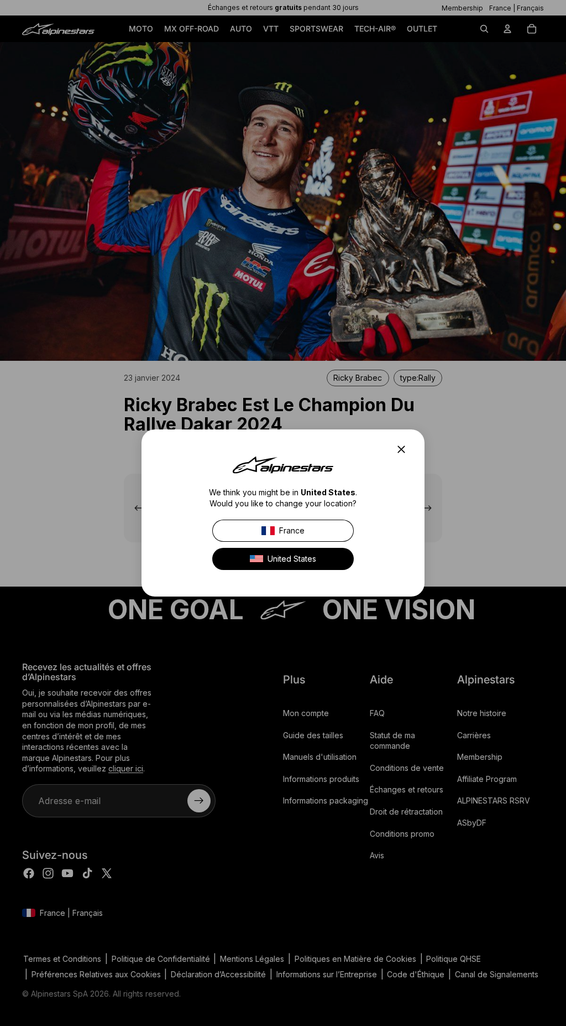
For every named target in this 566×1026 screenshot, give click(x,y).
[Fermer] (405, 449)
